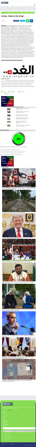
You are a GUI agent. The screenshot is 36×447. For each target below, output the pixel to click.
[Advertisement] (18, 8)
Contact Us (4, 417)
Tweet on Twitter (22, 20)
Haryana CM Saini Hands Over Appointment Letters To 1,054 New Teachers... (22, 122)
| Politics (26, 12)
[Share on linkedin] (31, 20)
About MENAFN (5, 420)
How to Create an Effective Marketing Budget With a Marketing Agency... (11, 154)
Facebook (8, 433)
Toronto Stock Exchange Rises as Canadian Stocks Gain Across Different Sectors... (12, 152)
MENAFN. (7, 444)
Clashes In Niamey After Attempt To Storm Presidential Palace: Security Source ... (17, 381)
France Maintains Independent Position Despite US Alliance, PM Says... (18, 336)
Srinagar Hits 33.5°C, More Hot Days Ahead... (13, 212)
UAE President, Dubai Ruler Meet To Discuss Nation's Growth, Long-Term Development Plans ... (18, 310)
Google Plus (9, 436)
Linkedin (8, 439)
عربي (16, 1)
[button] (18, 1)
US (4, 12)
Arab (14, 12)
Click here (9, 409)
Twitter (8, 435)
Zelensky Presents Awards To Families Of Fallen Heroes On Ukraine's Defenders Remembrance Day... (17, 358)
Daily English (5, 424)
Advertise (4, 419)
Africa (21, 12)
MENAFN (3, 25)
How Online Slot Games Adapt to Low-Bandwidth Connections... (10, 149)
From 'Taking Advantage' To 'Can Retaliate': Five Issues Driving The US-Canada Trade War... (18, 188)
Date (3, 20)
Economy (32, 12)
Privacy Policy (5, 416)
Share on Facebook (16, 20)
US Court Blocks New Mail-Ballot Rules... (12, 238)
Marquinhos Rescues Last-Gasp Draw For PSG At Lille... (16, 261)
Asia (17, 12)
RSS (7, 440)
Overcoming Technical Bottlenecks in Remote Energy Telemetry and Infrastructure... (13, 151)
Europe (9, 12)
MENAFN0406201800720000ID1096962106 (12, 60)
